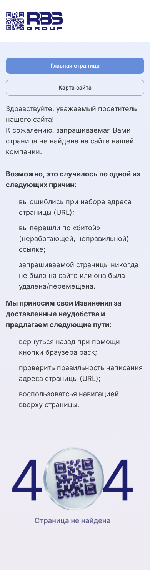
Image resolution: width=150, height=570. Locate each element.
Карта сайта (75, 87)
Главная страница (75, 65)
